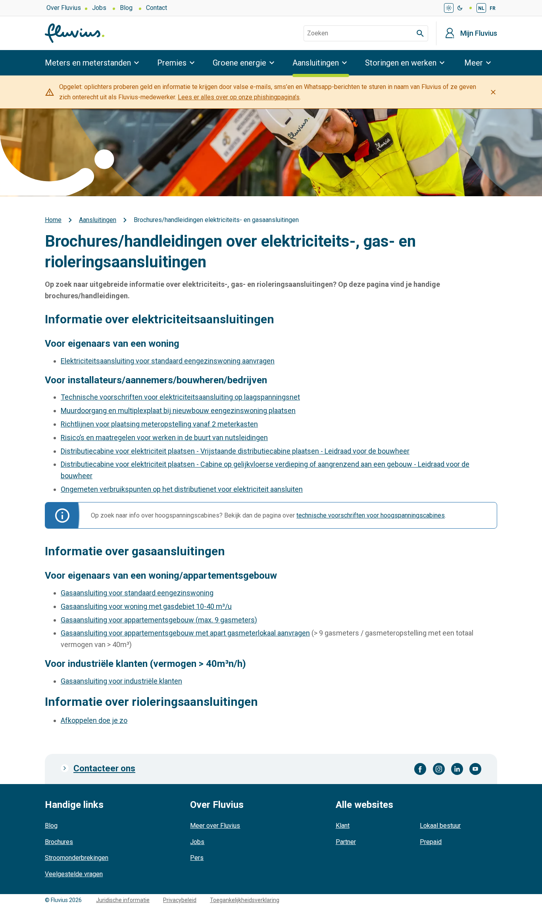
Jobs (99, 8)
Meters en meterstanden (88, 63)
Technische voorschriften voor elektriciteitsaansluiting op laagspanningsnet (180, 397)
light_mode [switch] (449, 8)
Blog (126, 8)
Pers (197, 858)
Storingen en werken (400, 63)
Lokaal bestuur (440, 825)
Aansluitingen (315, 63)
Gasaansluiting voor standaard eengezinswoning (137, 593)
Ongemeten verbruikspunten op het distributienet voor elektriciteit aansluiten (182, 489)
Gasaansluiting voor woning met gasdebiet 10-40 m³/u (146, 606)
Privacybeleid (179, 900)
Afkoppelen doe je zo (94, 720)
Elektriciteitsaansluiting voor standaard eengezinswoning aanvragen (168, 361)
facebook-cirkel (420, 769)
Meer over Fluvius (215, 825)
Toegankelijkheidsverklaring (244, 900)
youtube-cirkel (475, 769)
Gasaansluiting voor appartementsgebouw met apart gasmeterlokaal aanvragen (185, 633)
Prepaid (431, 842)
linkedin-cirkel (457, 769)
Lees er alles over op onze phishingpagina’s (239, 97)
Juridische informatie (123, 900)
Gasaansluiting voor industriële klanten (121, 681)
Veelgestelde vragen (74, 874)
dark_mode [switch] (460, 8)
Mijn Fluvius (478, 33)
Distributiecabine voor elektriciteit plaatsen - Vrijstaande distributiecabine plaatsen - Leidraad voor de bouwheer (235, 451)
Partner (346, 842)
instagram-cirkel (439, 769)
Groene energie (239, 63)
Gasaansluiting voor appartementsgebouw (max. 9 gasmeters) (159, 620)
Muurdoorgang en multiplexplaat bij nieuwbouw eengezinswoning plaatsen (178, 410)
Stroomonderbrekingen (76, 858)
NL (481, 8)
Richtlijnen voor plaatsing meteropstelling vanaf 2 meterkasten (159, 424)
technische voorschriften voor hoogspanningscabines (370, 515)
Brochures (59, 842)
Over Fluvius (63, 8)
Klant (343, 825)
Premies (171, 63)
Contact (156, 8)
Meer (473, 63)
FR (493, 8)
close (493, 92)
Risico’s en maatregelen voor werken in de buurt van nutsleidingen (164, 437)
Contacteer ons (104, 768)
